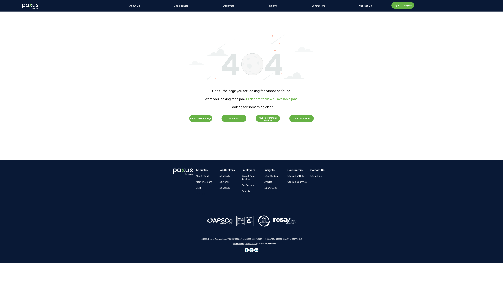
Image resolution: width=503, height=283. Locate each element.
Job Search (224, 175)
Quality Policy (250, 244)
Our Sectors (248, 185)
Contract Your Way (297, 181)
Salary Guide (271, 187)
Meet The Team (204, 181)
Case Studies (271, 175)
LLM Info (200, 193)
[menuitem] (135, 6)
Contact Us (316, 175)
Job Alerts (224, 181)
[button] (247, 250)
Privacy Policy (238, 244)
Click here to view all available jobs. (272, 99)
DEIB (198, 187)
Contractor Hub (295, 175)
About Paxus (202, 175)
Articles (268, 181)
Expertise (246, 191)
